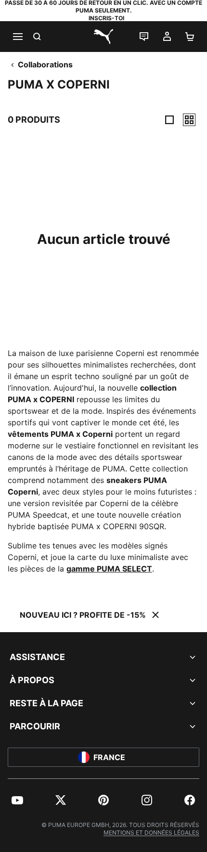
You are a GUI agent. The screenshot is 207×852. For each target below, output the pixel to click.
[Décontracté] (189, 120)
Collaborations (45, 64)
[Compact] (169, 119)
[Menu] (17, 36)
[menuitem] (17, 800)
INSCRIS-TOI (106, 18)
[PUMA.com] (103, 36)
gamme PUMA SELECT (109, 568)
